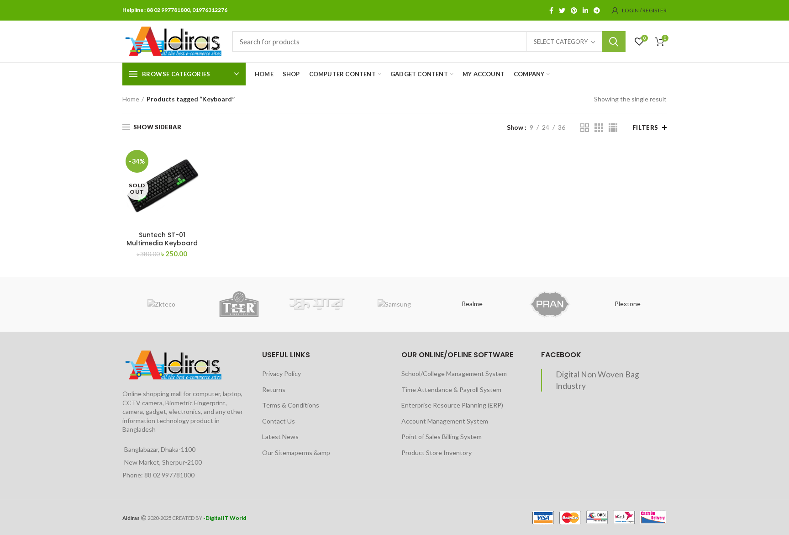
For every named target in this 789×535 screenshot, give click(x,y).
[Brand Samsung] (394, 304)
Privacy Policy (281, 373)
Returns (273, 389)
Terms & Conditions (290, 405)
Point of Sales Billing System (441, 436)
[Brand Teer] (239, 304)
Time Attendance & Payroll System (451, 389)
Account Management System (444, 421)
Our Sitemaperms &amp (296, 452)
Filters (645, 127)
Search (614, 41)
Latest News (280, 436)
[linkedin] (585, 10)
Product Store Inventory (436, 452)
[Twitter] (562, 10)
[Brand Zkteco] (161, 304)
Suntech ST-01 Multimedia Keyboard (162, 239)
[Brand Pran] (550, 304)
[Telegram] (597, 10)
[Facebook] (551, 10)
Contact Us (278, 421)
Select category (561, 41)
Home (130, 99)
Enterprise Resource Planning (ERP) (452, 405)
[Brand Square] (317, 304)
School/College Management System (454, 373)
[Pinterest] (574, 10)
